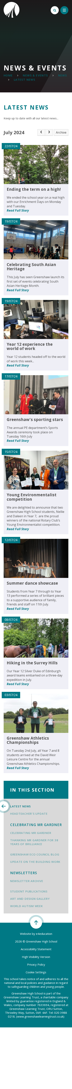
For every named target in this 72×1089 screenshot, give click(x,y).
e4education (44, 934)
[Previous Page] (41, 132)
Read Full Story (18, 210)
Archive (61, 132)
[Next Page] (49, 132)
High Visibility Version (36, 957)
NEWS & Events (35, 75)
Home (8, 75)
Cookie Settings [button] (36, 972)
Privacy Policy (36, 964)
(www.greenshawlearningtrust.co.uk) (39, 1016)
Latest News (24, 79)
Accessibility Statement (36, 949)
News (62, 75)
